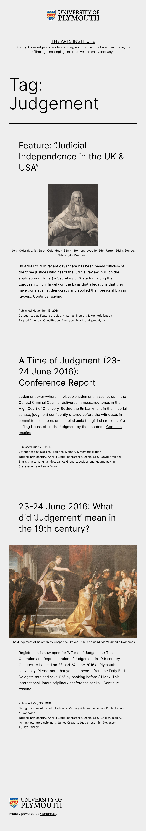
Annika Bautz (57, 456)
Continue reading (47, 296)
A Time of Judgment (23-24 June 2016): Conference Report (70, 371)
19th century (38, 456)
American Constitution (45, 320)
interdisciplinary (45, 722)
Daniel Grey (91, 456)
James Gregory (67, 461)
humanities (48, 461)
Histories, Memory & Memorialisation (87, 315)
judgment (101, 461)
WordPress (48, 814)
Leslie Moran (49, 466)
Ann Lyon (67, 320)
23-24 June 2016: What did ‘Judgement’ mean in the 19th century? (67, 517)
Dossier (45, 451)
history (34, 461)
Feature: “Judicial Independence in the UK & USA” (71, 156)
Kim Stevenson (106, 722)
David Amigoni (111, 456)
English (23, 461)
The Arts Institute (73, 41)
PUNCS (24, 727)
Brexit (79, 320)
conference (74, 456)
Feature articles (50, 315)
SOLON (35, 727)
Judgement (92, 320)
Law (104, 320)
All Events (46, 708)
